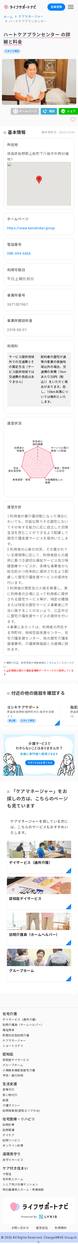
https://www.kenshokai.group (31, 228)
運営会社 (42, 1227)
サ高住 (7, 1174)
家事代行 (9, 1089)
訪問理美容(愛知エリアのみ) (21, 1110)
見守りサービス (13, 1160)
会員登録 (56, 6)
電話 (52, 111)
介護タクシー (11, 1105)
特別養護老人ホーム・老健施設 (23, 1189)
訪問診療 (9, 1124)
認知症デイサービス (16, 1060)
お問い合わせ (20, 1227)
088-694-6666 (19, 253)
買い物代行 (10, 1095)
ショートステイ (13, 1045)
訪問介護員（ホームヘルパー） (23, 1024)
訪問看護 (9, 1130)
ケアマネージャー (14, 1040)
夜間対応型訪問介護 (16, 1035)
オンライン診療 (13, 1145)
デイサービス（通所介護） (20, 1019)
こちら (50, 662)
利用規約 (61, 1227)
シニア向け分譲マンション (20, 1184)
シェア (71, 111)
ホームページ (28, 111)
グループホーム (13, 1065)
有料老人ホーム (13, 1179)
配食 (5, 1100)
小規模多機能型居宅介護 (19, 1070)
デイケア (9, 1135)
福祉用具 (9, 1030)
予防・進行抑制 (13, 1075)
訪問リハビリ (11, 1140)
